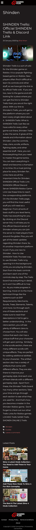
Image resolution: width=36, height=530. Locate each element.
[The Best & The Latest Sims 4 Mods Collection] (15, 495)
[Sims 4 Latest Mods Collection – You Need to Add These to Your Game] (15, 453)
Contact (4, 520)
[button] (2, 2)
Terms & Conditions (27, 520)
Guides (8, 430)
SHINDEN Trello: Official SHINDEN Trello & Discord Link (17, 30)
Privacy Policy (13, 520)
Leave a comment (12, 432)
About (18, 523)
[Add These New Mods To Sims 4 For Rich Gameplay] (15, 475)
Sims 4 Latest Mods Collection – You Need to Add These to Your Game (17, 464)
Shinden (8, 427)
